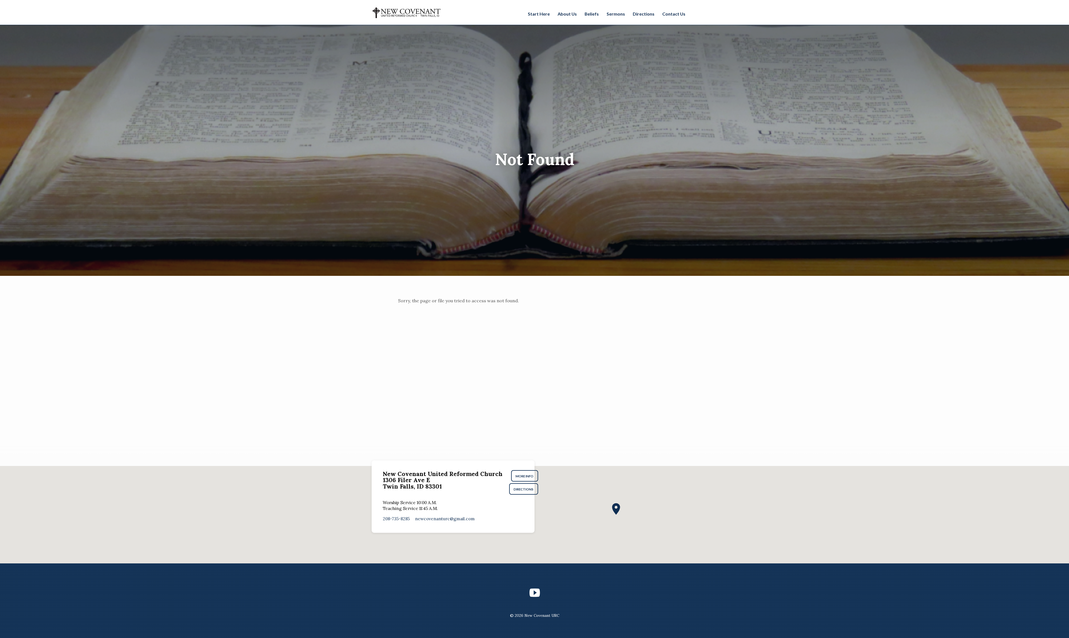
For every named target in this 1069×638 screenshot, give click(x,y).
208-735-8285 (396, 518)
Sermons (616, 13)
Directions (643, 13)
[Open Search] (694, 13)
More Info (525, 476)
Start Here (539, 13)
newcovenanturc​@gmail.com (445, 518)
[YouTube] (534, 593)
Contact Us (673, 13)
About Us (567, 13)
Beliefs (592, 13)
